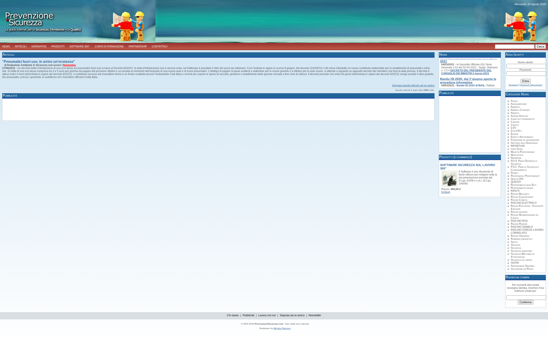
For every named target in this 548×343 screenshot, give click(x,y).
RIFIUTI (515, 190)
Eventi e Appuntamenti (522, 136)
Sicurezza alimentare (521, 250)
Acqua (514, 100)
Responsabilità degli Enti (523, 184)
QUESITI (516, 181)
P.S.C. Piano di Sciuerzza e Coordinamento (525, 168)
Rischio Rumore (519, 223)
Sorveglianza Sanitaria (522, 265)
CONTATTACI (159, 46)
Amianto (515, 112)
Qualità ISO (517, 178)
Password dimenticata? (531, 85)
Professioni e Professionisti (525, 175)
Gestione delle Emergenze (524, 142)
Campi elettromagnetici (523, 118)
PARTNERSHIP (138, 46)
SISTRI (515, 262)
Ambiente (515, 106)
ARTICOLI (21, 46)
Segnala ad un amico (292, 315)
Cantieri (515, 121)
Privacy (514, 172)
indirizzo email (523, 290)
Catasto (515, 124)
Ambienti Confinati (520, 109)
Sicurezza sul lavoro (521, 259)
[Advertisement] (81, 109)
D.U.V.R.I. (516, 130)
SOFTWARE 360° (79, 46)
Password (525, 69)
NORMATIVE (38, 46)
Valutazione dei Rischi (522, 268)
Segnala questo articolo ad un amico (413, 85)
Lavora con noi (267, 315)
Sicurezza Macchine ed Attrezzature (523, 255)
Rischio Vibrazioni (520, 235)
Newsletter (315, 315)
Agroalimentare (519, 103)
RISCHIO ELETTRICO (523, 202)
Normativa (69, 65)
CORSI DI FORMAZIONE (109, 46)
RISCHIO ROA (519, 220)
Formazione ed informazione (525, 139)
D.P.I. (514, 127)
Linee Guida (517, 148)
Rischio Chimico (519, 199)
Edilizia (514, 133)
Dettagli (445, 192)
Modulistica (517, 154)
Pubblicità (248, 315)
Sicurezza (516, 247)
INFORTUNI (518, 145)
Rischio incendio (519, 211)
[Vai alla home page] (41, 33)
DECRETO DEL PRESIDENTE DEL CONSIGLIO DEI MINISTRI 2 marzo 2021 (466, 69)
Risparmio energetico (521, 238)
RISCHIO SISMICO (522, 226)
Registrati (513, 85)
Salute (514, 241)
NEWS (6, 46)
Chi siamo (233, 315)
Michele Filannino (282, 328)
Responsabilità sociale (522, 187)
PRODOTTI (57, 46)
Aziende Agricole (519, 115)
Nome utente (525, 62)
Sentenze (515, 244)
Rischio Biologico (520, 193)
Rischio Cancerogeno (522, 196)
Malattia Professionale (523, 151)
